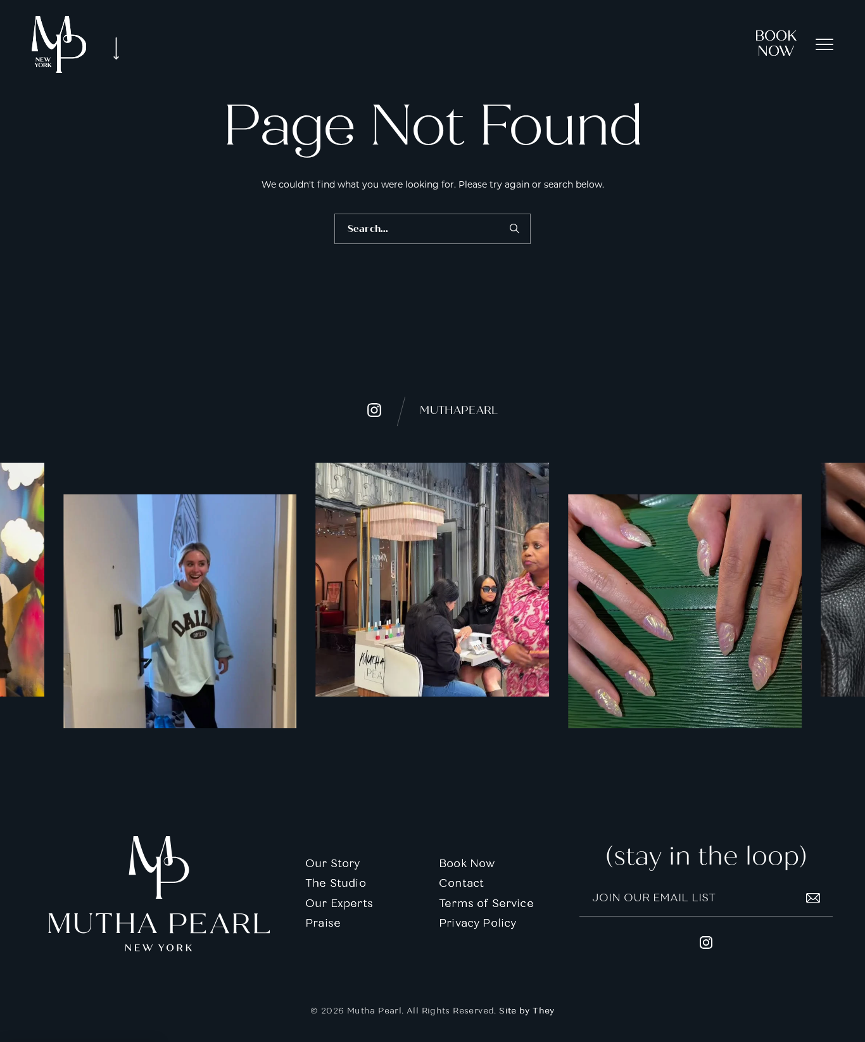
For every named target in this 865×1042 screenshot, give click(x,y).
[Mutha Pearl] (59, 44)
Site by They (527, 1011)
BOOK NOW (776, 43)
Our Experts (339, 903)
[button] (824, 44)
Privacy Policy (477, 923)
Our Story (332, 863)
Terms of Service (486, 903)
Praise (323, 923)
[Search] (514, 228)
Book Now (467, 863)
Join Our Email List (654, 897)
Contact (461, 883)
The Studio (335, 883)
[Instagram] (180, 611)
